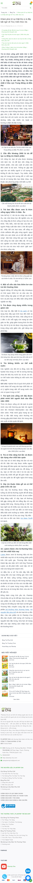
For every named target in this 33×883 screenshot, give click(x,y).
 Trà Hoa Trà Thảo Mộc (8, 828)
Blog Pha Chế (5, 780)
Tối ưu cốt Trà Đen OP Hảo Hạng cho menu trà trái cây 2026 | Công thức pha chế (19, 693)
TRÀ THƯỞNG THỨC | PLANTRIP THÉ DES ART (15, 814)
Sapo (20, 877)
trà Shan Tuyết (26, 518)
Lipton (3, 555)
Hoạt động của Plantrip (9, 646)
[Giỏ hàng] (31, 4)
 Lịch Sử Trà (5, 833)
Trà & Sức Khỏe (17, 837)
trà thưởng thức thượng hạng (17, 609)
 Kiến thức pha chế (7, 784)
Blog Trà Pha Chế (7, 640)
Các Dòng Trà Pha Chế (8, 771)
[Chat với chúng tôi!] (28, 878)
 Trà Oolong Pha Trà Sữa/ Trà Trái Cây (13, 776)
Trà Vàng (12, 820)
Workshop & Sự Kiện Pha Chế (10, 787)
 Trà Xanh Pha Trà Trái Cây (9, 773)
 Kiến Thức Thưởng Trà (8, 835)
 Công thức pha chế (7, 782)
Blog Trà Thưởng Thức (9, 643)
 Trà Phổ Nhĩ (5, 826)
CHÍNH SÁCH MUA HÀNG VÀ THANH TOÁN (14, 795)
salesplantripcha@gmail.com (11, 760)
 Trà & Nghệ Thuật (7, 839)
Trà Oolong (18, 822)
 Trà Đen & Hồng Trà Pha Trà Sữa (11, 778)
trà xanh (23, 311)
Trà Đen (11, 824)
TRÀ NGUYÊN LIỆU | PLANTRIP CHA (12, 767)
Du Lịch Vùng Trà (22, 835)
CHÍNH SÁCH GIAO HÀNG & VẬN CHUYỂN (14, 800)
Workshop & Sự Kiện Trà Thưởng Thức (13, 842)
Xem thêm (16, 699)
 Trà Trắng (4, 820)
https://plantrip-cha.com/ (9, 757)
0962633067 (6, 755)
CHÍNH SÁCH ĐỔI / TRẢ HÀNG (10, 798)
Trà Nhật (11, 822)
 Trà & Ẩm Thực (6, 837)
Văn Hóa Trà (14, 833)
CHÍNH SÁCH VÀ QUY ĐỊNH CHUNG (12, 793)
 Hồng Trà (4, 824)
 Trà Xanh (4, 822)
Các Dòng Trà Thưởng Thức (10, 817)
